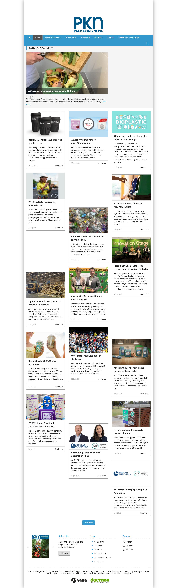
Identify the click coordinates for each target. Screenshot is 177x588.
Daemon (99, 580)
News (37, 37)
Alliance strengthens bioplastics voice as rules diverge (130, 138)
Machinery (71, 37)
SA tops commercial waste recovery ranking (128, 205)
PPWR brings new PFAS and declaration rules (85, 454)
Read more (59, 166)
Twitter (129, 542)
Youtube (129, 549)
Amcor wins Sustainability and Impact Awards (86, 298)
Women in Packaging (128, 37)
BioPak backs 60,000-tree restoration (42, 362)
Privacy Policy (100, 553)
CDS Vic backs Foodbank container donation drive (41, 425)
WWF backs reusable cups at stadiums (86, 357)
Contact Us (99, 542)
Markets (98, 37)
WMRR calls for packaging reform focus (42, 204)
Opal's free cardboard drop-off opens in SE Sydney (44, 303)
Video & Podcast (53, 37)
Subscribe (64, 553)
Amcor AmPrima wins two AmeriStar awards (84, 141)
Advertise (98, 545)
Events (110, 37)
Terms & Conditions (102, 557)
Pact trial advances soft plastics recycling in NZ (87, 238)
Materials (85, 37)
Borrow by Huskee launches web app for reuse (45, 141)
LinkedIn (129, 545)
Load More (88, 522)
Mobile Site (99, 561)
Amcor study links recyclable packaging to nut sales (129, 369)
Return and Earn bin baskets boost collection (128, 432)
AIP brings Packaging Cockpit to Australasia (130, 491)
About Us (98, 549)
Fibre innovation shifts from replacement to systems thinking (131, 267)
